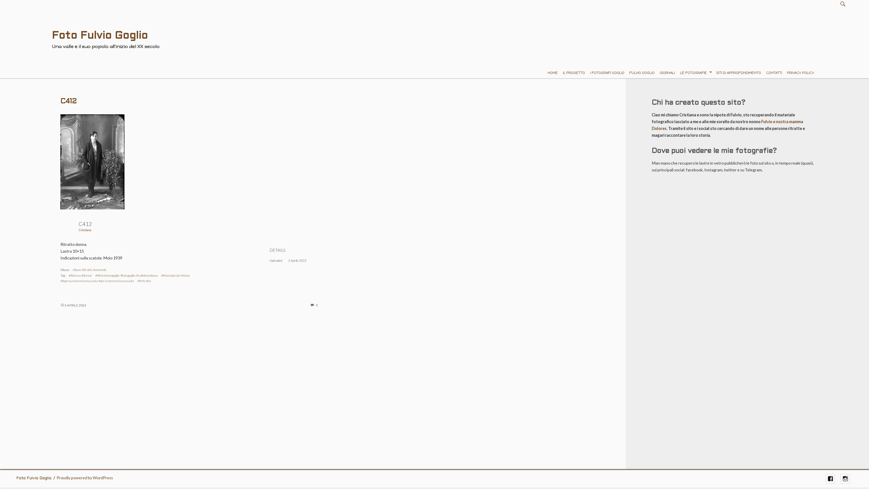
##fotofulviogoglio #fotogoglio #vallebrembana (126, 275)
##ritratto (144, 281)
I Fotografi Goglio (607, 73)
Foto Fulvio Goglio (33, 478)
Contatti (774, 73)
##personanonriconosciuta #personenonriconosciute (97, 281)
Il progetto (574, 73)
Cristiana (85, 230)
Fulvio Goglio (641, 73)
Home (553, 73)
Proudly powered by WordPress (85, 477)
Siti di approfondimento (738, 73)
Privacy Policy (800, 73)
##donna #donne (80, 275)
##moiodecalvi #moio (175, 275)
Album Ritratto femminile (89, 270)
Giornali (667, 73)
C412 (68, 101)
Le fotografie (693, 73)
